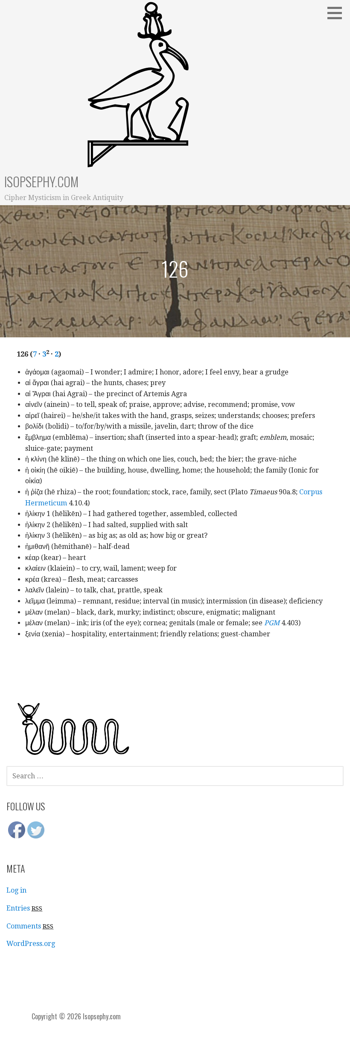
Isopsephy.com (41, 181)
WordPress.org (30, 944)
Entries (24, 908)
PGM (272, 623)
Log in (16, 890)
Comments (29, 926)
